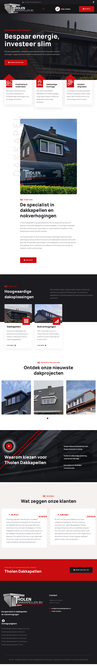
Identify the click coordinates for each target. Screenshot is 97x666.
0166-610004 (65, 9)
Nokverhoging (80, 402)
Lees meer (29, 260)
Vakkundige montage (51, 85)
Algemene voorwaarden (62, 660)
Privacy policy (48, 660)
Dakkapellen (14, 326)
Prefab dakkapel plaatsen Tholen (12, 645)
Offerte (87, 9)
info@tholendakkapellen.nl (61, 608)
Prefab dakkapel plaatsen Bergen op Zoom (15, 629)
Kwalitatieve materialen (21, 85)
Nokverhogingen (46, 326)
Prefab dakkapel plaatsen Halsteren (13, 632)
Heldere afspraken (82, 85)
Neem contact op (82, 570)
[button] (93, 44)
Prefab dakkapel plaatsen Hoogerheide (14, 635)
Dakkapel (12, 402)
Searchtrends (83, 660)
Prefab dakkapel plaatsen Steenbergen (14, 641)
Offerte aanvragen (17, 62)
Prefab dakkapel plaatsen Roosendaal (13, 638)
